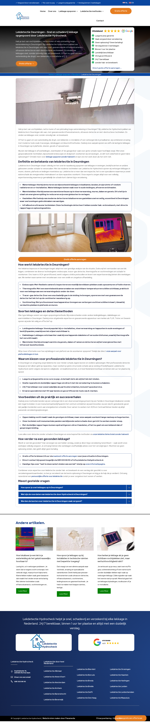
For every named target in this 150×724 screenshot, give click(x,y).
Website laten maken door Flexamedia (58, 718)
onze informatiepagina (95, 464)
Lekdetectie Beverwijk (53, 700)
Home (43, 11)
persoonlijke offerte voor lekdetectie (47, 476)
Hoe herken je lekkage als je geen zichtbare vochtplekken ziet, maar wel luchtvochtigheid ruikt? (114, 558)
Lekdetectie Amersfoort (54, 677)
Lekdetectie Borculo (86, 675)
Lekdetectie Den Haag (86, 698)
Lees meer (22, 591)
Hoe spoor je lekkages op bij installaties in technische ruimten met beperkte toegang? (72, 558)
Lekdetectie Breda (85, 681)
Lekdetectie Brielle (85, 687)
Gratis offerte (121, 11)
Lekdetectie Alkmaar (53, 671)
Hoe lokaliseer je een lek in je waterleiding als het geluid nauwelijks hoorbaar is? (33, 558)
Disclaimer (117, 718)
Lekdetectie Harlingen (119, 681)
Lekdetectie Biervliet (86, 669)
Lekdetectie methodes (91, 11)
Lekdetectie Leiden (118, 687)
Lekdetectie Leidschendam (122, 692)
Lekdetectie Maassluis (120, 698)
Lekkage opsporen (67, 11)
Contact (100, 20)
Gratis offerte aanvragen (75, 259)
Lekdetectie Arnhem (53, 688)
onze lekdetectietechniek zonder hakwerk (111, 434)
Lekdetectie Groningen (120, 669)
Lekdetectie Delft (85, 692)
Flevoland (76, 74)
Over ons (52, 11)
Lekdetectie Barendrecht (55, 694)
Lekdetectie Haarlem (119, 675)
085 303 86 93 (20, 682)
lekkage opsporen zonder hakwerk (60, 157)
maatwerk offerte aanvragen (65, 456)
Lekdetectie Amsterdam (54, 683)
